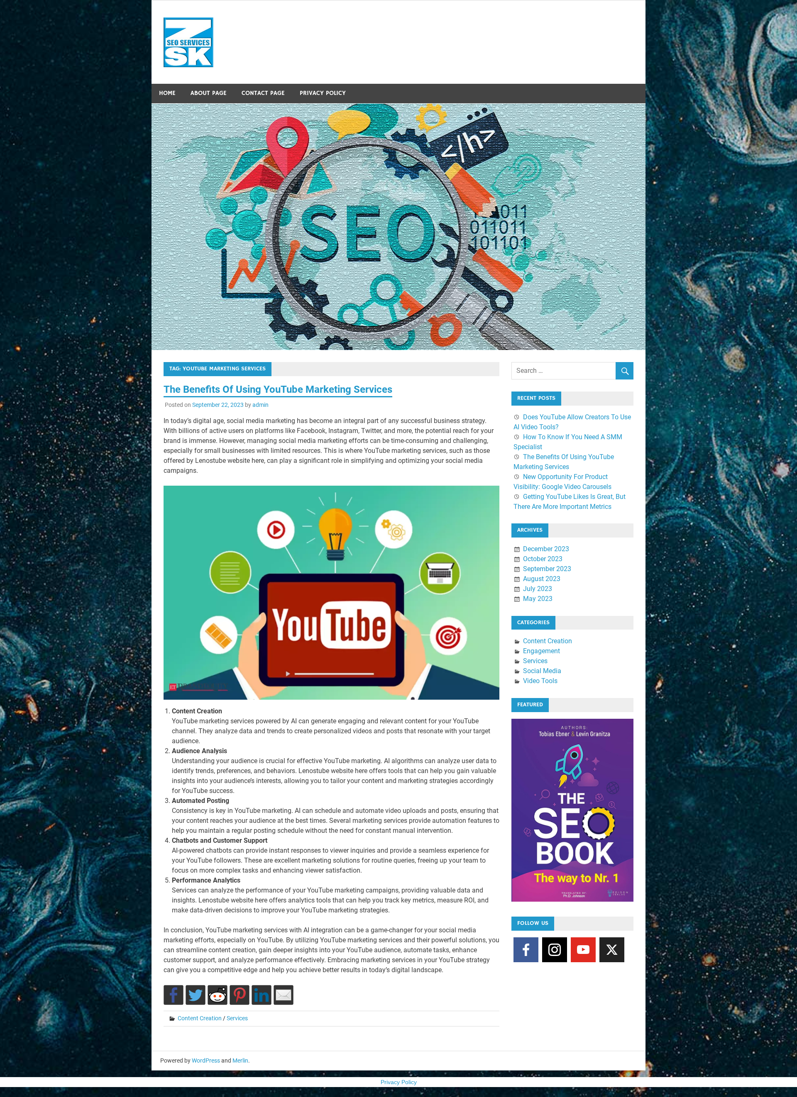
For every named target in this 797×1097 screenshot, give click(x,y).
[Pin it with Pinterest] (239, 995)
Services (237, 1018)
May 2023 (538, 599)
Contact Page (263, 93)
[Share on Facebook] (173, 995)
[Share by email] (283, 995)
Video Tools (540, 681)
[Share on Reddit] (217, 995)
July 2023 (537, 589)
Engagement (541, 651)
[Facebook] (525, 949)
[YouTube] (583, 949)
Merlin (240, 1060)
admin (260, 404)
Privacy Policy (323, 93)
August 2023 (541, 579)
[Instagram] (554, 949)
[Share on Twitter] (195, 995)
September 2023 (547, 569)
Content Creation (200, 1018)
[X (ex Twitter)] (611, 949)
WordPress (206, 1060)
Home (167, 93)
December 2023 (546, 549)
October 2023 (542, 559)
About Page (209, 93)
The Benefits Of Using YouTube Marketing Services (278, 389)
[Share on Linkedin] (261, 995)
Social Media (542, 671)
